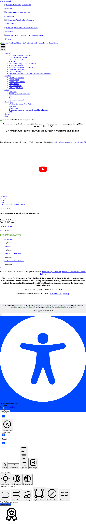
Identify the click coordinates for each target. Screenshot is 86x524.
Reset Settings (6, 504)
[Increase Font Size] (3, 408)
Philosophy (13, 92)
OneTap (12, 407)
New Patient (8, 102)
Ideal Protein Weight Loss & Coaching (22, 63)
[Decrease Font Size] (3, 416)
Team (11, 98)
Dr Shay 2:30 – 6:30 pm (14, 261)
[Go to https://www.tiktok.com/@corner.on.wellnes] (43, 268)
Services (7, 53)
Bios (10, 96)
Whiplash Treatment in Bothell (20, 55)
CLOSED (7, 246)
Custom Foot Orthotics (17, 82)
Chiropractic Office (16, 59)
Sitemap (66, 293)
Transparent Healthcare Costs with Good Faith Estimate (28, 110)
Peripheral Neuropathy (17, 70)
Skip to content (5, 1)
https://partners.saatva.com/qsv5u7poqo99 (71, 142)
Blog (6, 116)
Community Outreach (16, 100)
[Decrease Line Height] (3, 443)
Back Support (14, 80)
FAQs (11, 112)
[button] (13, 204)
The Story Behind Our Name (19, 94)
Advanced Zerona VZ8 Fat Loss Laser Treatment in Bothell (30, 74)
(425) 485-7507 (6, 226)
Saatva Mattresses (15, 86)
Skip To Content (6, 502)
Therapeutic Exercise (16, 65)
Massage (12, 61)
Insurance (12, 106)
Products (7, 76)
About (6, 90)
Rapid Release (14, 84)
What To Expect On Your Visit (20, 104)
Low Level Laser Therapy (18, 57)
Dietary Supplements (16, 78)
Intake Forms (13, 108)
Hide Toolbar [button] (5, 411)
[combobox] (43, 308)
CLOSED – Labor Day (12, 254)
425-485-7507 (56, 293)
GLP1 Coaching (15, 72)
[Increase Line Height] (3, 434)
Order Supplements (16, 88)
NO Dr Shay (8, 239)
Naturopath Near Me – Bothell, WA (21, 68)
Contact (7, 114)
